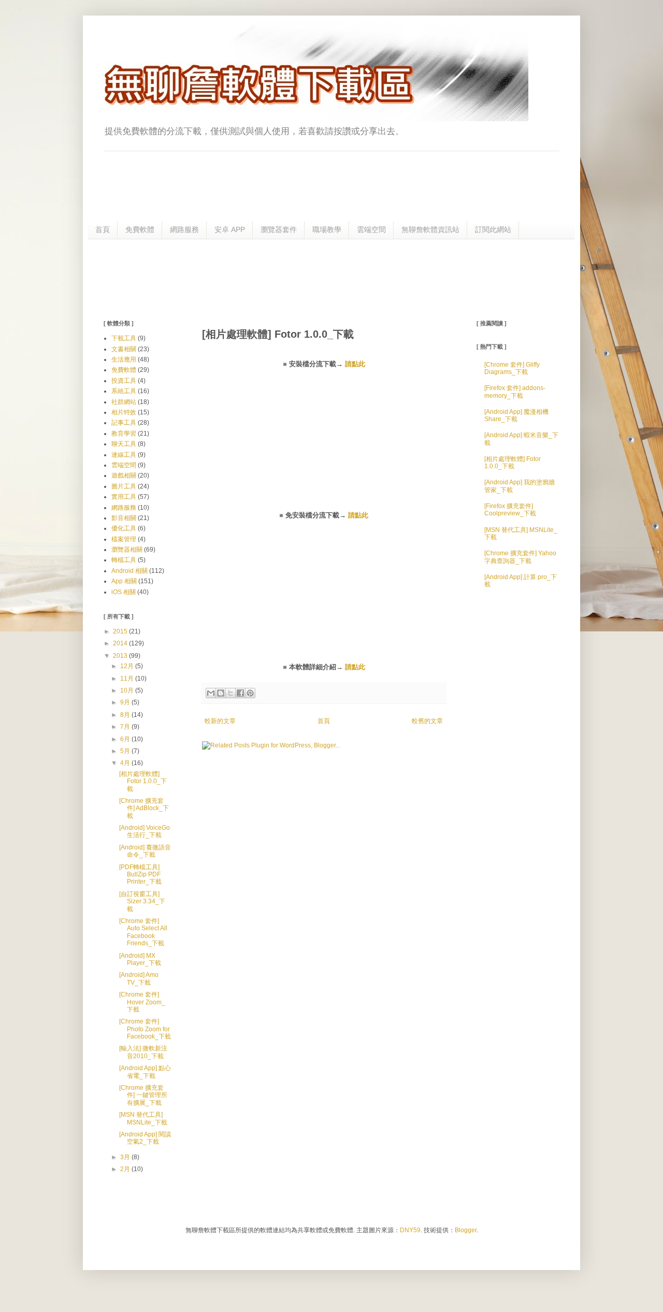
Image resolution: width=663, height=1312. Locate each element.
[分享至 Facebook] (240, 693)
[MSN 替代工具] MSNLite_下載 (143, 1118)
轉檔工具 (123, 560)
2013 (121, 655)
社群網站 (123, 402)
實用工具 (123, 496)
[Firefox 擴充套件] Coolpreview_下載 (510, 509)
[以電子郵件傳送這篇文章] (211, 693)
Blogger (466, 1230)
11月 (127, 678)
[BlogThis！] (220, 693)
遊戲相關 (123, 475)
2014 (121, 643)
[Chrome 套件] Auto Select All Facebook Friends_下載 (143, 932)
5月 (126, 751)
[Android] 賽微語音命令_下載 (145, 851)
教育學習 (123, 433)
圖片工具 (123, 486)
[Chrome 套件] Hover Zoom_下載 (142, 1002)
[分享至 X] (230, 693)
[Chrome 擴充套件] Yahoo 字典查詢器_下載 (520, 557)
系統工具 (123, 391)
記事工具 (123, 422)
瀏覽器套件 (279, 229)
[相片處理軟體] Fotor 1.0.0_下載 (143, 781)
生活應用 (123, 359)
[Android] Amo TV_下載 (138, 978)
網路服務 (184, 229)
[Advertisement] (331, 278)
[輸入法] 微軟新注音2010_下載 (143, 1052)
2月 (126, 1169)
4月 (126, 763)
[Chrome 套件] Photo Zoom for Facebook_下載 (145, 1029)
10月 (127, 690)
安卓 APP (229, 229)
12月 (127, 666)
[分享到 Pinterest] (250, 693)
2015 (121, 631)
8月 (126, 714)
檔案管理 (123, 539)
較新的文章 (220, 721)
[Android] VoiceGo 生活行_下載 (144, 831)
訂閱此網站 (493, 229)
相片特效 (123, 412)
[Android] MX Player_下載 (140, 959)
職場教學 (326, 229)
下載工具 (123, 338)
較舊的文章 (427, 721)
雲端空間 (371, 229)
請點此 (355, 364)
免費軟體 (139, 229)
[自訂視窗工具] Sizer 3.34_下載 (142, 901)
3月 (126, 1157)
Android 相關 (129, 570)
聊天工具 (123, 444)
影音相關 (123, 518)
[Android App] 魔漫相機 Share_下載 (516, 415)
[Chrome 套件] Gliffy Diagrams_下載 (512, 368)
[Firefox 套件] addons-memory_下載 (514, 391)
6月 (126, 739)
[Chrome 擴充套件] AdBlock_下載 (144, 808)
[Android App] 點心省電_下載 (145, 1071)
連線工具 (123, 454)
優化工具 (123, 528)
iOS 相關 (123, 592)
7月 (126, 726)
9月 (126, 702)
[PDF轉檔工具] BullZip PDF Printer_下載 (140, 874)
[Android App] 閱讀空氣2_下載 (145, 1138)
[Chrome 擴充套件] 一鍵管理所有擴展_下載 (143, 1095)
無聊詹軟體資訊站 (430, 229)
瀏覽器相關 (126, 549)
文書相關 (123, 349)
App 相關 (124, 581)
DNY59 (410, 1230)
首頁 (102, 229)
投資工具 (123, 380)
